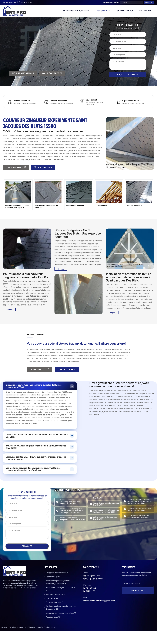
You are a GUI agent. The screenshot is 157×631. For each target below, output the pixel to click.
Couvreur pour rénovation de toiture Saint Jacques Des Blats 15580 (106, 511)
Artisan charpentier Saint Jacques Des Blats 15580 (105, 518)
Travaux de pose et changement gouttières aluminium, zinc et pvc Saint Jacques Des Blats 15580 (71, 511)
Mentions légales (49, 627)
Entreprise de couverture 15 (77, 11)
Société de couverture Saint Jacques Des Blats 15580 (106, 504)
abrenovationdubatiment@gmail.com (99, 600)
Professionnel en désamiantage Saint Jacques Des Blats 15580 (138, 516)
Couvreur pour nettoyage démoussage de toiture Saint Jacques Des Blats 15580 (70, 502)
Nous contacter (51, 73)
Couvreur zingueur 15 (54, 602)
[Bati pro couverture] (14, 11)
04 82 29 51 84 (11, 2)
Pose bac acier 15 (53, 617)
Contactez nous (125, 11)
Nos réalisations (23, 73)
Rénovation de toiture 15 (55, 594)
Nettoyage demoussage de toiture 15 (61, 613)
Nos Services (103, 11)
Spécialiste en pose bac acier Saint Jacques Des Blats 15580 (139, 509)
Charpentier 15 (52, 598)
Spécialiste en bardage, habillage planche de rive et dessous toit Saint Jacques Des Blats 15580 (140, 501)
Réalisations (144, 11)
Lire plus (9, 309)
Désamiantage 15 (53, 577)
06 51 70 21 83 (26, 2)
